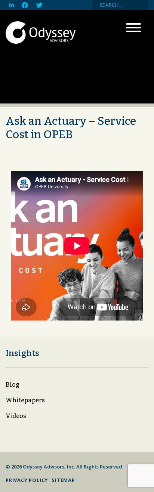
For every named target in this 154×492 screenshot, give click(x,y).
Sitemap (63, 480)
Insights (22, 353)
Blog (12, 384)
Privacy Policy (27, 480)
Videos (16, 416)
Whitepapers (25, 400)
